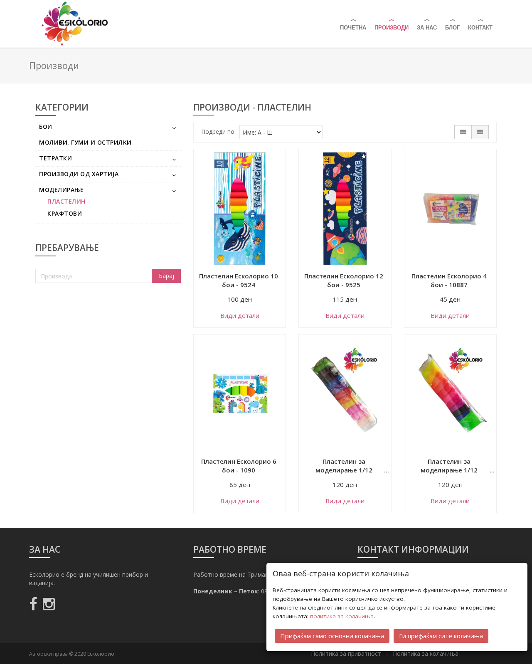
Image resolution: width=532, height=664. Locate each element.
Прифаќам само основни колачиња (332, 636)
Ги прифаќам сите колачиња (441, 636)
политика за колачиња (342, 616)
